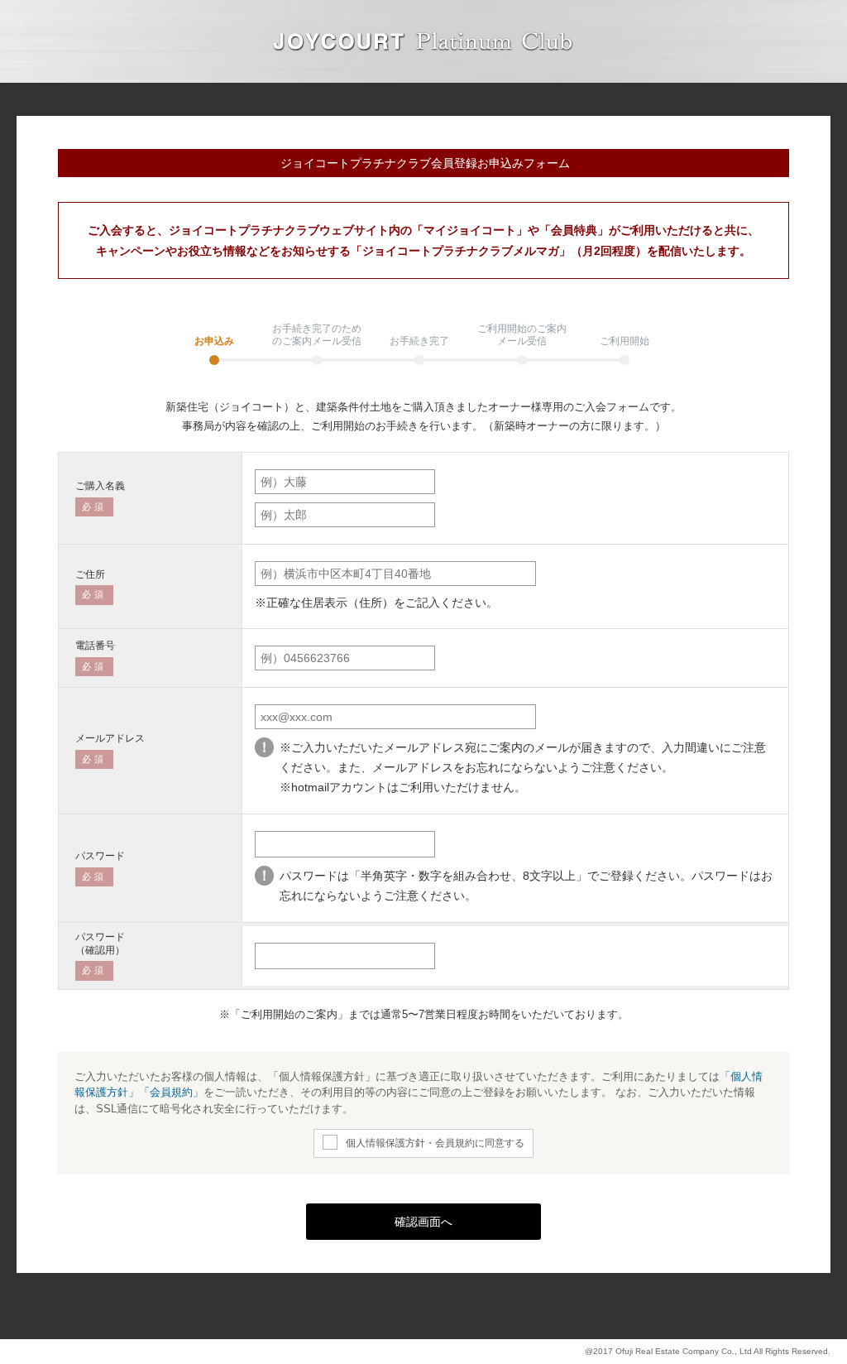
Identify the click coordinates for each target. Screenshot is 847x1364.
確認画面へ (423, 1221)
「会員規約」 (171, 1092)
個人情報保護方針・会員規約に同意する (435, 1143)
